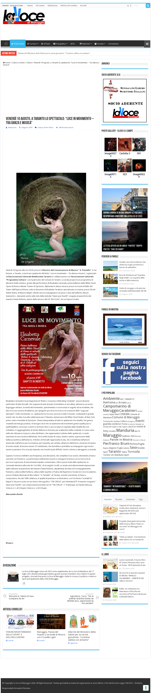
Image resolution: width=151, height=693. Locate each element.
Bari (116, 403)
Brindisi (123, 402)
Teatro (124, 452)
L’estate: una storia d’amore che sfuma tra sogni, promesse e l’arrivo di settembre (132, 264)
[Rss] (128, 6)
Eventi (140, 421)
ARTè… (73, 44)
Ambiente (111, 398)
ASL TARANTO (127, 399)
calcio (129, 403)
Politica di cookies (68, 6)
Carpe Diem (114, 414)
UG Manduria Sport (120, 455)
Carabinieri (128, 411)
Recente (118, 499)
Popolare (108, 499)
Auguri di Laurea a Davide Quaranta (118, 249)
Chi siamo (40, 6)
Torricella (134, 451)
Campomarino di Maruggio (117, 408)
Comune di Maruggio (126, 417)
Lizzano (112, 431)
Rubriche (86, 44)
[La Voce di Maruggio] (24, 14)
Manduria (125, 430)
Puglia (141, 444)
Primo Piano (19, 44)
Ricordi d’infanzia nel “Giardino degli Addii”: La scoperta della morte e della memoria (132, 278)
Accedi (83, 6)
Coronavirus (113, 44)
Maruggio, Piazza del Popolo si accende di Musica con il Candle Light (51, 635)
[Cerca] (148, 5)
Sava (133, 447)
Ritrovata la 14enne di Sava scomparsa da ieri (21, 596)
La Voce (33, 44)
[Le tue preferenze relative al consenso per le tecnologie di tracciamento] (146, 688)
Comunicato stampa (111, 421)
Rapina (106, 448)
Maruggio (112, 435)
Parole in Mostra (121, 439)
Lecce (130, 426)
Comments (130, 499)
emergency (131, 421)
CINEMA (124, 414)
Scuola (141, 447)
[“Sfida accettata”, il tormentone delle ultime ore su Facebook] (110, 541)
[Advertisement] (94, 30)
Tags (141, 499)
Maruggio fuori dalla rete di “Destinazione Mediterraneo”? (41, 53)
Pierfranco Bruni (116, 443)
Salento (126, 448)
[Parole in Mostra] (125, 330)
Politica (134, 444)
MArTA (137, 431)
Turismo (106, 455)
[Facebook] (131, 6)
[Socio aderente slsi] (125, 100)
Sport (105, 452)
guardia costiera (111, 424)
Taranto (114, 451)
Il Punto (47, 44)
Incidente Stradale (134, 424)
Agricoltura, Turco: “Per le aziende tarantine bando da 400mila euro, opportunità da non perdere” (80, 598)
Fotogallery (61, 44)
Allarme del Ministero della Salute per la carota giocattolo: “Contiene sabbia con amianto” (82, 636)
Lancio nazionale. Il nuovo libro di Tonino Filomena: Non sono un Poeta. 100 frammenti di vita (132, 562)
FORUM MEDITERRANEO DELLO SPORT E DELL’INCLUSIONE (18, 635)
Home (30, 6)
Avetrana (109, 402)
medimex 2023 (128, 436)
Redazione (53, 6)
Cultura (29, 63)
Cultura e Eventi (18, 63)
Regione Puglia (116, 448)
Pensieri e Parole (139, 440)
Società (100, 44)
